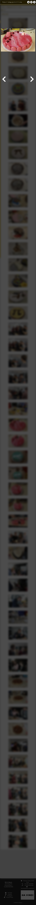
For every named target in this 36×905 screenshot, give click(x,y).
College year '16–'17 (12, 2)
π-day (20, 2)
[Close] (34, 2)
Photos (4, 2)
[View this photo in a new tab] (31, 2)
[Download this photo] (28, 2)
